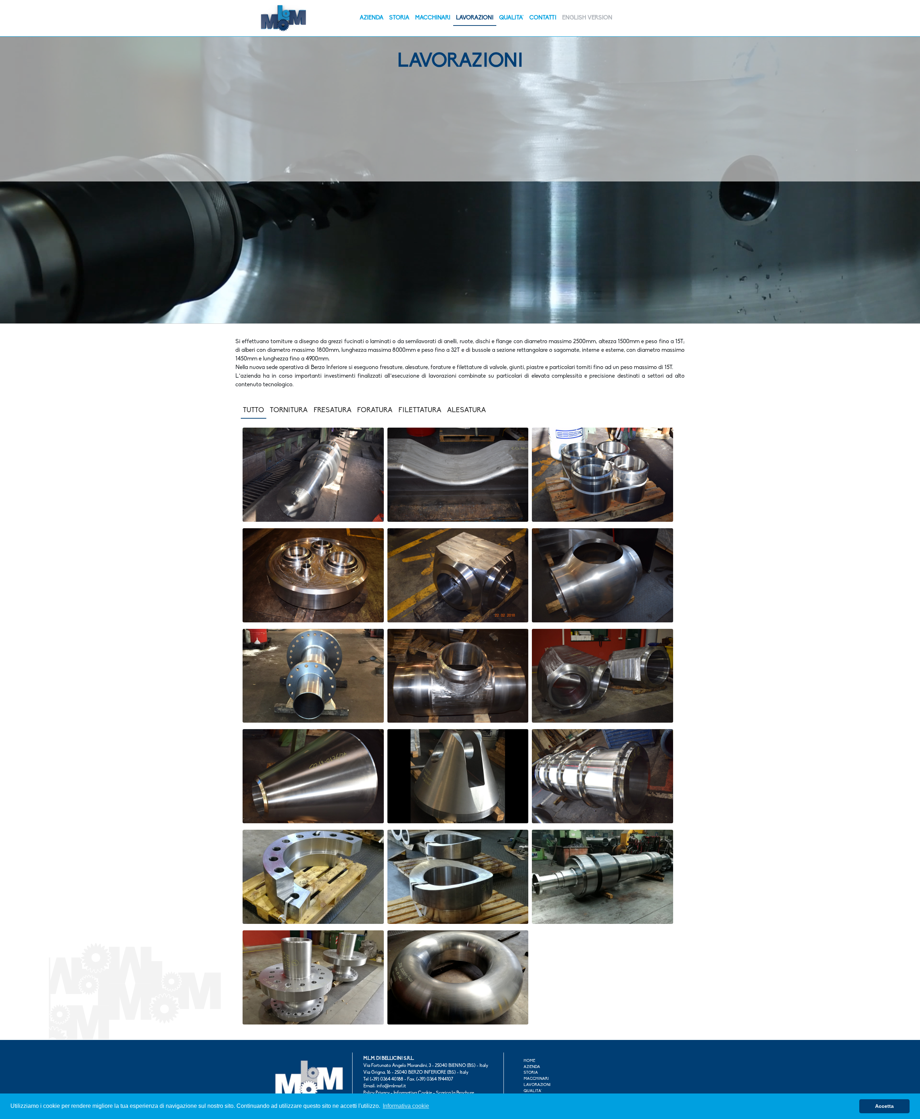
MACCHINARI (432, 18)
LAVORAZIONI (474, 18)
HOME (529, 1061)
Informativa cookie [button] (406, 1106)
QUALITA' (511, 18)
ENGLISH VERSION (587, 18)
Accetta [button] (884, 1106)
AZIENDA (371, 18)
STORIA (399, 18)
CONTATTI (542, 18)
